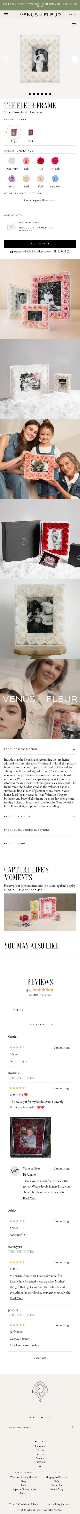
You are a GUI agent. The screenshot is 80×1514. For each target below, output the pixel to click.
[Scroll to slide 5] (46, 94)
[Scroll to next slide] (74, 59)
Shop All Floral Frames (23, 890)
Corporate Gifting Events (23, 1489)
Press (23, 1485)
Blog (23, 1481)
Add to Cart (39, 243)
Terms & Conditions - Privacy (23, 1504)
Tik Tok (40, 1450)
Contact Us (56, 1485)
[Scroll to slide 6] (50, 94)
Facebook (40, 1462)
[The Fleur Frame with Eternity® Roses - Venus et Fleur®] (40, 14)
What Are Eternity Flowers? (23, 1477)
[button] (40, 59)
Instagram (40, 1446)
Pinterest (40, 1454)
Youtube (40, 1458)
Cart (72, 15)
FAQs (56, 1481)
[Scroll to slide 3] (38, 94)
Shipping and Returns (56, 1477)
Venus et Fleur (33, 1510)
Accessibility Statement (59, 1504)
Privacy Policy (56, 1489)
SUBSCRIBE (71, 1426)
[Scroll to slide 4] (42, 94)
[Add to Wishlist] (74, 25)
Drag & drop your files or (40, 200)
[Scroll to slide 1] (30, 94)
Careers (23, 1493)
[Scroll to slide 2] (34, 94)
